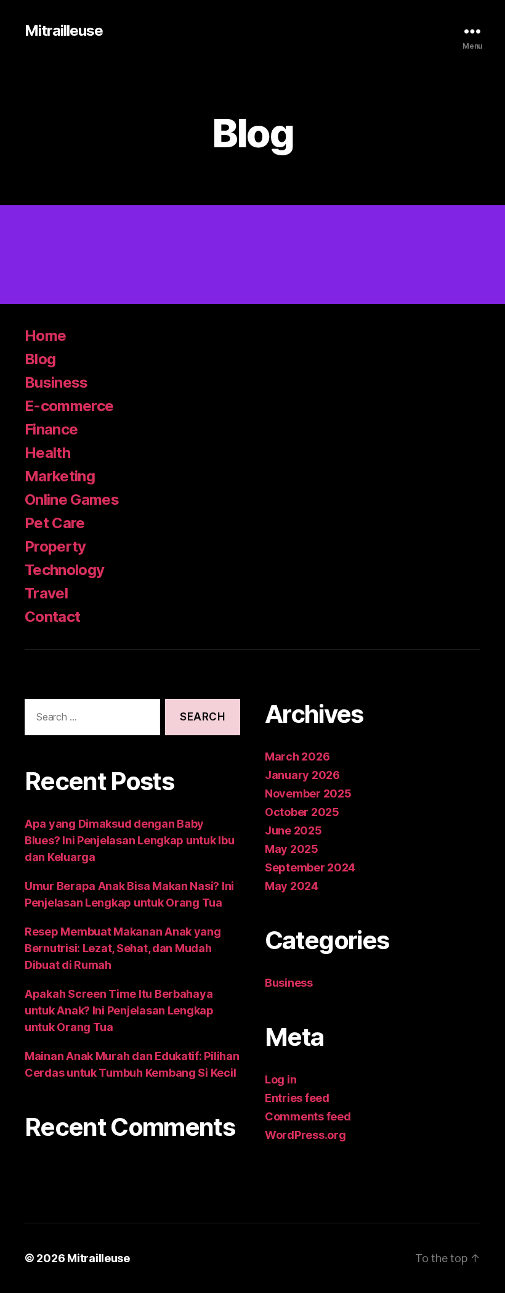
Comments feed (308, 1116)
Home (45, 336)
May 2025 (291, 848)
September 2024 (310, 867)
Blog (40, 359)
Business (56, 382)
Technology (64, 570)
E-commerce (69, 406)
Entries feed (297, 1097)
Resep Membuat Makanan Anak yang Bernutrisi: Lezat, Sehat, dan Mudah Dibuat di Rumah (123, 948)
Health (47, 453)
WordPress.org (305, 1134)
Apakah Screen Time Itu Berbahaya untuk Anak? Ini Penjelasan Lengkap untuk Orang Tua (119, 1010)
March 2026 (297, 756)
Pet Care (55, 523)
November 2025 (308, 793)
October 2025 (302, 812)
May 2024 (291, 885)
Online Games (72, 499)
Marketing (60, 476)
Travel (46, 593)
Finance (51, 429)
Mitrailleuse (64, 30)
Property (55, 546)
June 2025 (293, 830)
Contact (52, 617)
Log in (280, 1079)
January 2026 (302, 775)
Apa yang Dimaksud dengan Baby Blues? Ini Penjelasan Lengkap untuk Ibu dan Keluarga (129, 840)
